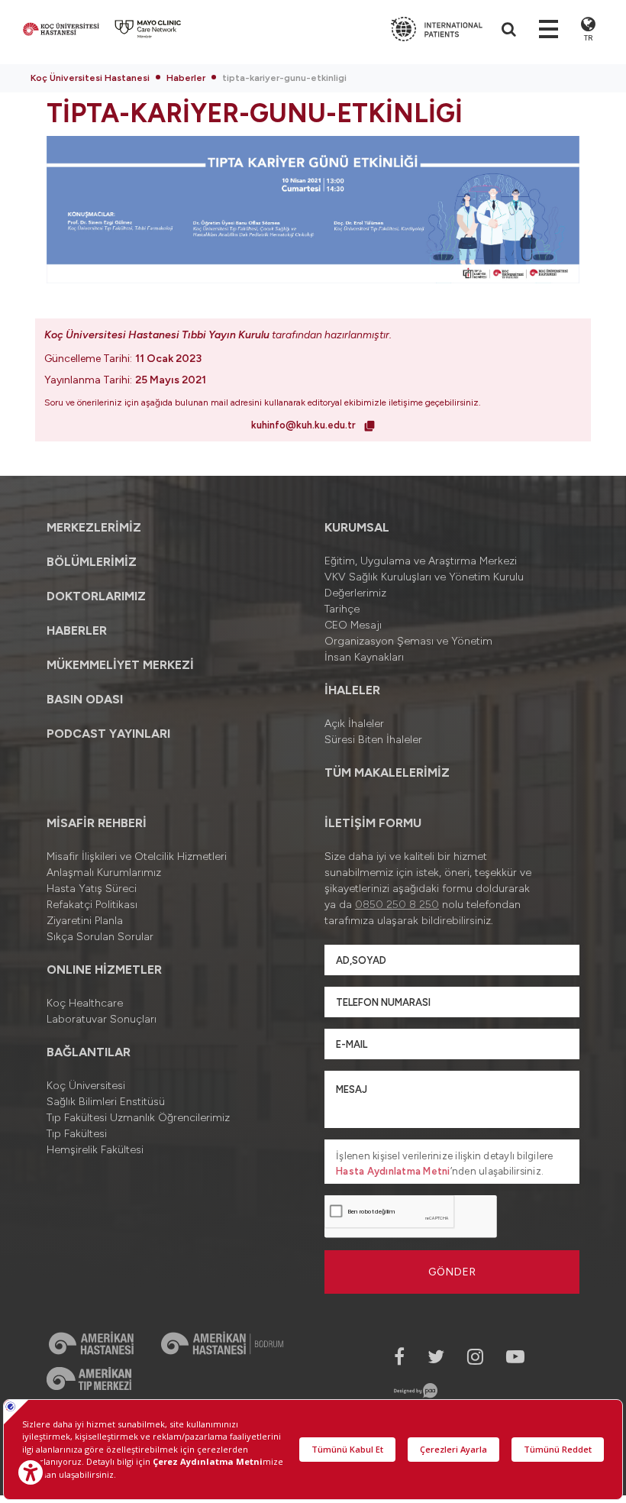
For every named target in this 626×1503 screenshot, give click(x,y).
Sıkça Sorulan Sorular (100, 936)
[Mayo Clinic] (148, 29)
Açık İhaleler (354, 723)
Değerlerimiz (355, 593)
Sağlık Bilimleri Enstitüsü (106, 1101)
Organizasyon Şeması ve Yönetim (408, 641)
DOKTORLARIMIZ (96, 596)
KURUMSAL (356, 527)
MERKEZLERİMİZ (94, 527)
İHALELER (352, 690)
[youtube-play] (515, 1357)
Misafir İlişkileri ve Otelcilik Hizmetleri (137, 856)
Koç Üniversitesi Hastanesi (90, 78)
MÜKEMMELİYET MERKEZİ (120, 665)
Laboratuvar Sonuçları (101, 1019)
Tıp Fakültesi (77, 1133)
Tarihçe (342, 609)
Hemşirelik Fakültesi (95, 1149)
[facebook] (399, 1357)
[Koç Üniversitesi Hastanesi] (61, 29)
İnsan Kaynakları (364, 657)
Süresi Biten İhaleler (373, 739)
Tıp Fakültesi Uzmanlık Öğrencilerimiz (138, 1117)
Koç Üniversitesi (86, 1085)
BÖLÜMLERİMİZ (92, 561)
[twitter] (436, 1357)
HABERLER (77, 630)
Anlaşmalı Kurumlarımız (104, 872)
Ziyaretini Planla (85, 920)
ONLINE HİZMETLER (104, 969)
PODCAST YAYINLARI (108, 733)
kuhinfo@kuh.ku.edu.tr (304, 425)
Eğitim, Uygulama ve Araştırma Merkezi (420, 560)
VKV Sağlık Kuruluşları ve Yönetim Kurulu (424, 576)
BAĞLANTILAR (89, 1052)
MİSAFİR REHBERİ (97, 823)
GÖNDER (452, 1271)
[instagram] (475, 1357)
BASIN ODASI (85, 699)
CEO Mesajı (353, 625)
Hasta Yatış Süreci (92, 888)
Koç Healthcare (85, 1003)
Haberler (185, 78)
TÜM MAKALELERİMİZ (387, 772)
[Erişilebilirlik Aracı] (30, 1472)
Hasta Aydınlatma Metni (393, 1171)
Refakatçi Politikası (92, 904)
